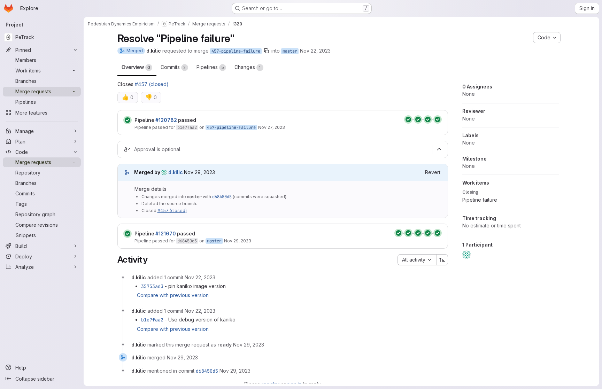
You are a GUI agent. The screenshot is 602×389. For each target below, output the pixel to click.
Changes (247, 67)
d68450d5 (222, 197)
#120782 (166, 120)
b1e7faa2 (187, 127)
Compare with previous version (173, 295)
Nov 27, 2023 (271, 127)
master (290, 51)
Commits (173, 67)
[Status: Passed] (127, 120)
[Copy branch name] (266, 51)
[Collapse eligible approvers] (439, 149)
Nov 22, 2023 (315, 51)
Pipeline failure (479, 200)
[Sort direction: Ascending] (442, 259)
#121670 (165, 233)
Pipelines (210, 67)
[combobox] (417, 259)
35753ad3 (152, 286)
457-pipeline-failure (235, 51)
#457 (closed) (152, 84)
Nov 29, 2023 (237, 240)
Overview (136, 67)
